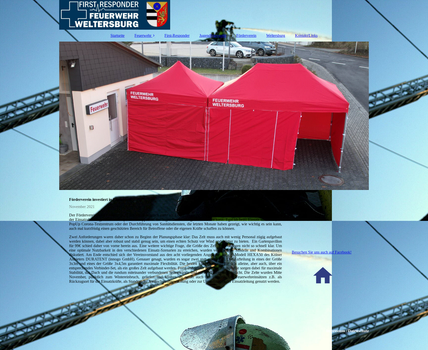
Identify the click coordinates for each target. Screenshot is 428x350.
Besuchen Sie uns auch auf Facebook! (321, 252)
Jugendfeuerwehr (212, 35)
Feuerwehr (142, 35)
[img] (214, 15)
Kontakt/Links (306, 35)
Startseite (117, 35)
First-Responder (176, 35)
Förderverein (246, 35)
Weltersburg (275, 35)
